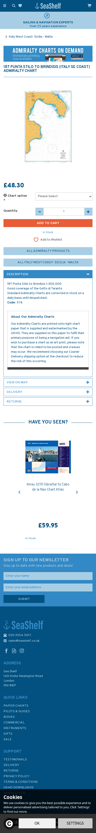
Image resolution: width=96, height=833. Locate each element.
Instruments (14, 728)
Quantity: (10, 211)
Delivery (11, 765)
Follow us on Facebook (6, 651)
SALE (7, 739)
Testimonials (15, 760)
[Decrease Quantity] (39, 212)
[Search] (12, 5)
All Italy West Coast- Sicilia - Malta (48, 262)
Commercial (14, 723)
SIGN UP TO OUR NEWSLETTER (38, 562)
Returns (11, 771)
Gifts (7, 734)
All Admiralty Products (48, 251)
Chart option (15, 198)
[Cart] (89, 5)
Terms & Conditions (20, 782)
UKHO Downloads (18, 788)
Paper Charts (15, 706)
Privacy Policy (16, 776)
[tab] (48, 274)
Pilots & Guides (16, 711)
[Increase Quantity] (88, 212)
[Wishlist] (21, 6)
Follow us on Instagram (22, 651)
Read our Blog (14, 651)
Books (9, 717)
